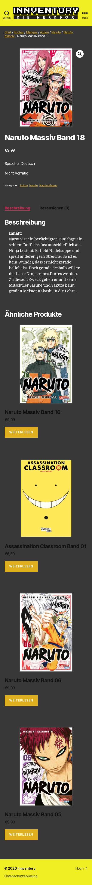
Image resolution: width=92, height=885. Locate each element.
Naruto (56, 32)
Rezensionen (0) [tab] (55, 208)
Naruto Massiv (48, 185)
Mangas (31, 32)
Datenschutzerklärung (20, 876)
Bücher (18, 32)
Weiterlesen (21, 432)
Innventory (26, 868)
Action (44, 32)
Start (8, 32)
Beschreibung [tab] (17, 208)
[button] (80, 54)
